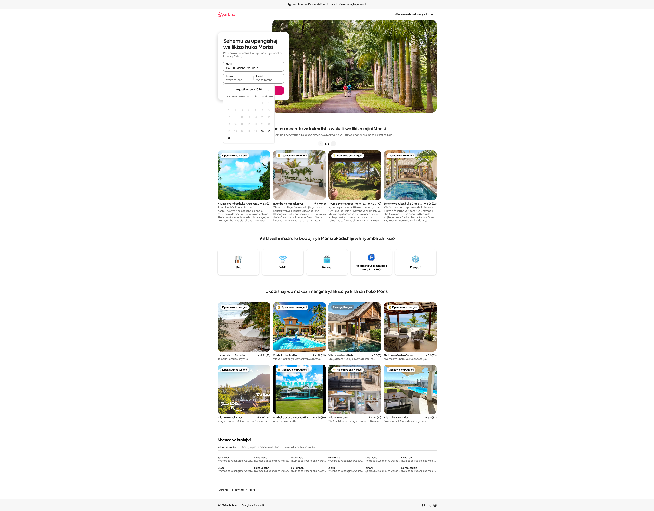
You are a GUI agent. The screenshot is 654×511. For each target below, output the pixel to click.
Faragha (246, 505)
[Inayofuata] (333, 143)
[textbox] (238, 80)
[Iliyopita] (320, 143)
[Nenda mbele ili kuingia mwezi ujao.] (269, 90)
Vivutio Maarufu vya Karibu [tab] (300, 447)
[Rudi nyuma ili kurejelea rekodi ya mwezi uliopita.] (229, 90)
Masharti (259, 505)
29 (262, 131)
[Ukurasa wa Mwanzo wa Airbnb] (226, 14)
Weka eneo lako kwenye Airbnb (414, 14)
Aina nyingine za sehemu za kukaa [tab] (260, 447)
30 (268, 131)
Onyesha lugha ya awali (352, 4)
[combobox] (253, 68)
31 (229, 138)
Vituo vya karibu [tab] (227, 447)
